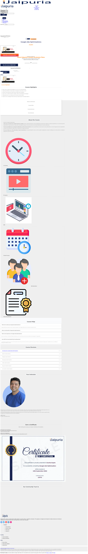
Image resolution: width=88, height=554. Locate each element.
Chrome (50, 552)
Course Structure (31, 109)
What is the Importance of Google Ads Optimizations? (12, 333)
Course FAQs (31, 105)
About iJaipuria (8, 526)
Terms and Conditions (6, 543)
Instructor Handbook (5, 538)
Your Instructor (31, 112)
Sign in (3, 14)
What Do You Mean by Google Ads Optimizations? (11, 324)
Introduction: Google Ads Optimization (10, 350)
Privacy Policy (4, 542)
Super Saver (7, 529)
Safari (54, 552)
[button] (31, 325)
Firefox (47, 552)
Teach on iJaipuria (5, 536)
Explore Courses (8, 528)
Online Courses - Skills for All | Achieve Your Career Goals (7, 548)
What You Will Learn (31, 101)
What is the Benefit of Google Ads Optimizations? (11, 330)
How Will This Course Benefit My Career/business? (11, 339)
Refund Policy (4, 545)
